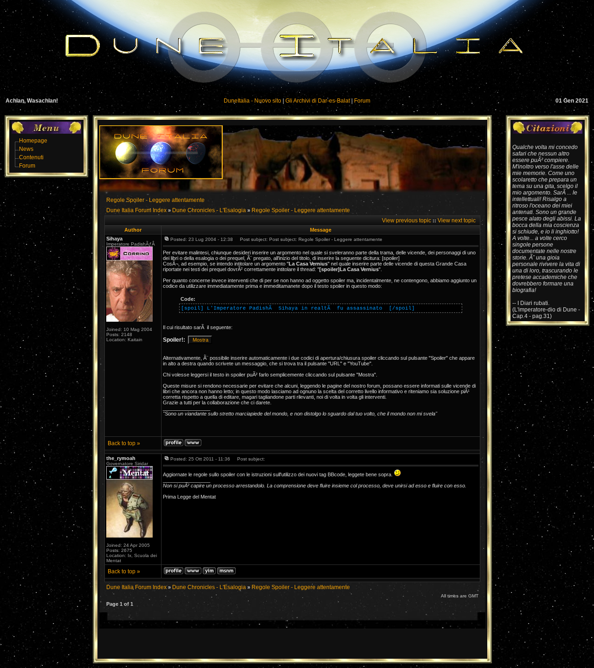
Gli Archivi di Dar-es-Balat (317, 100)
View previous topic (406, 220)
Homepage (33, 140)
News (26, 149)
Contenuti (31, 157)
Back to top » (124, 443)
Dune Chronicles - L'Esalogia (209, 210)
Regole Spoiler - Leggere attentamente (155, 200)
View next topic (457, 220)
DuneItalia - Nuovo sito (252, 100)
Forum (362, 100)
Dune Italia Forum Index (136, 210)
